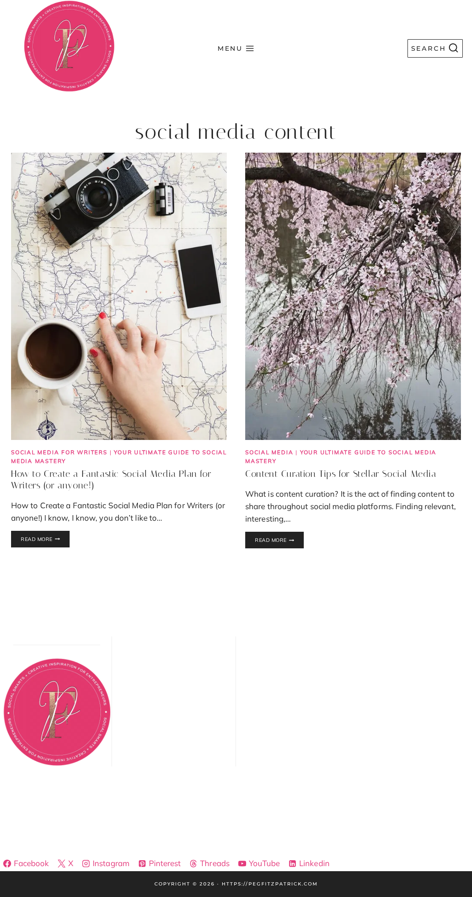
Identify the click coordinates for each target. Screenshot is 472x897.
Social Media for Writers (59, 452)
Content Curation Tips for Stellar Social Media (341, 473)
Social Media (269, 452)
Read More (45, 539)
